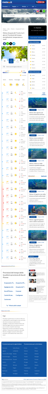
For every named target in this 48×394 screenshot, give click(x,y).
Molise (4, 368)
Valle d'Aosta (16, 348)
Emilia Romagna (6, 356)
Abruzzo (15, 365)
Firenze (36, 359)
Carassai (18, 291)
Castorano (7, 299)
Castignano (19, 295)
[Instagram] (37, 11)
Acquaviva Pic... (20, 283)
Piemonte (4, 348)
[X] (41, 11)
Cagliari (36, 373)
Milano (36, 351)
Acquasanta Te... (9, 283)
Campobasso (27, 368)
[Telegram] (13, 43)
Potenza (26, 370)
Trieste (26, 356)
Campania (4, 365)
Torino (25, 348)
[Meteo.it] (7, 2)
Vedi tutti (44, 176)
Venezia (36, 353)
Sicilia (3, 373)
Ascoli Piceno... (8, 291)
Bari (36, 368)
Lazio (14, 362)
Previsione (33, 191)
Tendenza (33, 109)
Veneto (14, 353)
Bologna (37, 356)
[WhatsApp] (44, 11)
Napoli (25, 365)
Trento (25, 353)
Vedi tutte (43, 93)
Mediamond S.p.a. (11, 387)
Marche (15, 356)
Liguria (4, 351)
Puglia (14, 368)
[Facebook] (34, 11)
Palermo (26, 373)
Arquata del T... (20, 287)
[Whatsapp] (7, 43)
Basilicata (4, 370)
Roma (36, 362)
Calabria (15, 370)
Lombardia (15, 351)
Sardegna (15, 373)
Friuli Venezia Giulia (7, 359)
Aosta (36, 348)
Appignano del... (9, 287)
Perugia (26, 362)
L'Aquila (36, 365)
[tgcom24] (41, 2)
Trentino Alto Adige (7, 353)
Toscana (15, 359)
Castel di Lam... (8, 295)
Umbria (4, 362)
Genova (26, 351)
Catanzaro (37, 370)
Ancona (26, 359)
